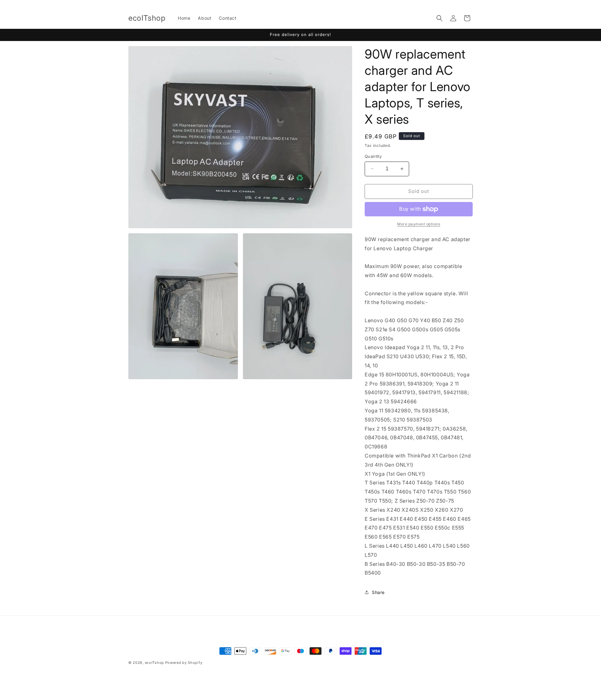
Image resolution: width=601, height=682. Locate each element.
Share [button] (378, 592)
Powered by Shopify (184, 662)
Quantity (373, 156)
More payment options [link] (418, 224)
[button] (439, 18)
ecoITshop (154, 662)
